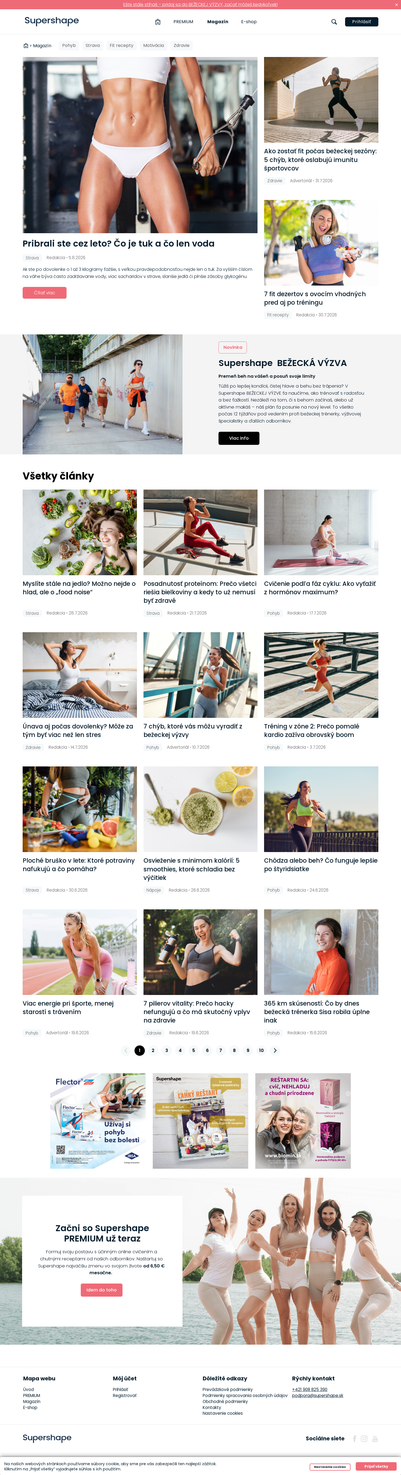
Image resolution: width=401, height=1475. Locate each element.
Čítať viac (44, 293)
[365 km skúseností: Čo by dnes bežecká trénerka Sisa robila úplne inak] (321, 952)
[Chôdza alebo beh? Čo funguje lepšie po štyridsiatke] (321, 809)
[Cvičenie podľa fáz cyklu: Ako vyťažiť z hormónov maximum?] (321, 532)
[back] (126, 1050)
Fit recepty (121, 45)
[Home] (158, 22)
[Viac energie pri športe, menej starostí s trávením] (80, 952)
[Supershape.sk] (52, 22)
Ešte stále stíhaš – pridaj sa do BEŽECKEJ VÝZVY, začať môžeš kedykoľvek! (200, 4)
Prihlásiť (361, 22)
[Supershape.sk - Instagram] (364, 1438)
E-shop (249, 22)
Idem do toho (101, 1290)
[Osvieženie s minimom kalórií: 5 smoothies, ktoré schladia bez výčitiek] (200, 809)
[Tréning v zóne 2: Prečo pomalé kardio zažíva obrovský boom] (321, 675)
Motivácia (153, 45)
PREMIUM (183, 22)
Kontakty (212, 1407)
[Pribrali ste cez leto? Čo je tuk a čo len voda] (140, 145)
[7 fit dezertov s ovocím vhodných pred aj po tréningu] (321, 243)
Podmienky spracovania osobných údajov (245, 1395)
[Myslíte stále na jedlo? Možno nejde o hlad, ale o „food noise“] (80, 532)
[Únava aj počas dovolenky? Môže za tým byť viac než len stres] (80, 675)
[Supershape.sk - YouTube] (375, 1438)
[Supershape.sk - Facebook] (354, 1438)
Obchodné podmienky (225, 1401)
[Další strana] (275, 1050)
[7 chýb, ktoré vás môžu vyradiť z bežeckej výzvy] (200, 675)
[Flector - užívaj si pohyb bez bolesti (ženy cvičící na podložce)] (98, 1121)
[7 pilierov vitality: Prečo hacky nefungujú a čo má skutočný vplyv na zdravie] (200, 952)
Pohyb (69, 45)
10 (261, 1050)
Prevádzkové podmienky (228, 1389)
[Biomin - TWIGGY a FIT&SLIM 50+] (303, 1121)
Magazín (217, 22)
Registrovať (125, 1395)
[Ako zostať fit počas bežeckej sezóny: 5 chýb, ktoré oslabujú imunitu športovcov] (321, 100)
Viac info (239, 438)
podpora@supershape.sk (317, 1395)
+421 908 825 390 (309, 1389)
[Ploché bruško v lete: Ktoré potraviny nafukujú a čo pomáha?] (80, 809)
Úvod (28, 1389)
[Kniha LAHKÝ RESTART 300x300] (200, 1121)
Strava (93, 45)
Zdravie (182, 45)
